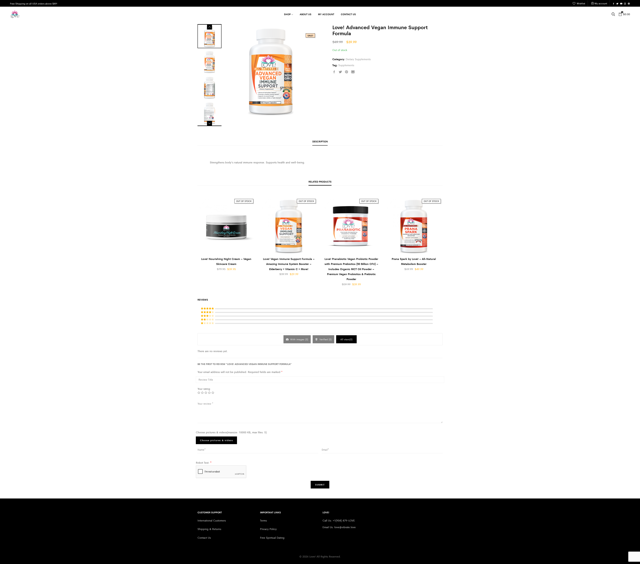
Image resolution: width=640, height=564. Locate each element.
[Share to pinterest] (346, 72)
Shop (287, 14)
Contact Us (348, 14)
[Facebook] (613, 4)
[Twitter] (617, 4)
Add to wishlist (253, 202)
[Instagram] (625, 4)
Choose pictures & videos (216, 440)
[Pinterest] (629, 4)
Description (320, 141)
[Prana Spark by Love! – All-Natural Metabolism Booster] (413, 226)
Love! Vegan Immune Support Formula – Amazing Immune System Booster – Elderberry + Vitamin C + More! (288, 264)
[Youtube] (621, 4)
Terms (263, 520)
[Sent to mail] (353, 72)
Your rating (204, 389)
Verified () (325, 339)
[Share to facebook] (334, 72)
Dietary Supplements (358, 59)
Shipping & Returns (209, 529)
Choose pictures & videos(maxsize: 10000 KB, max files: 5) (231, 432)
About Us (305, 14)
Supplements (346, 65)
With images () (298, 339)
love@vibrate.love (345, 527)
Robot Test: (204, 462)
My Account (326, 14)
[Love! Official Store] (15, 14)
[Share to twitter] (340, 72)
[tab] (320, 142)
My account (600, 3)
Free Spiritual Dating (272, 537)
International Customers (212, 520)
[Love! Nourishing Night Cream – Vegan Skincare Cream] (226, 226)
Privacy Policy (268, 529)
